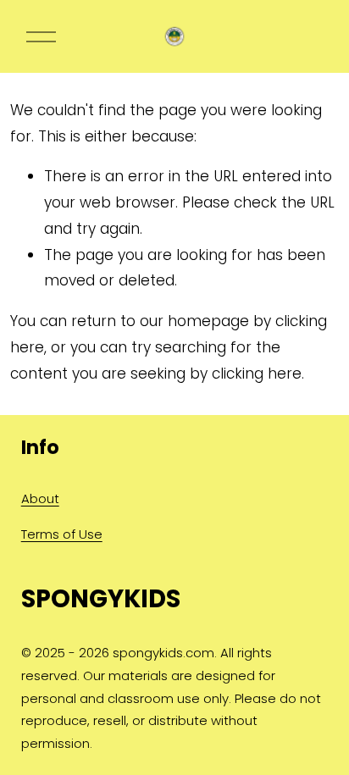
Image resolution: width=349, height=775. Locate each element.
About (40, 498)
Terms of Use (61, 534)
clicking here (257, 373)
